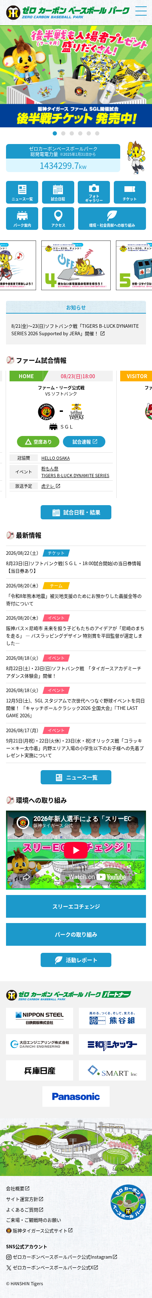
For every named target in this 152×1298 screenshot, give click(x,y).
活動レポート (82, 959)
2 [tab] (63, 133)
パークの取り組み (76, 934)
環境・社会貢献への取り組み (112, 225)
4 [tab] (80, 133)
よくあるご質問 (22, 1209)
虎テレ (48, 486)
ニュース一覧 (22, 198)
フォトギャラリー (94, 198)
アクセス (58, 225)
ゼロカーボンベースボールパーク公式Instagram (62, 1256)
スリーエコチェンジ (76, 906)
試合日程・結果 (81, 512)
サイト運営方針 (22, 1198)
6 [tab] (97, 133)
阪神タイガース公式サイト (40, 1230)
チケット (130, 198)
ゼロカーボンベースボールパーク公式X (53, 1267)
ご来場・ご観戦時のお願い (33, 1219)
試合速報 (81, 441)
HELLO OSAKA (55, 458)
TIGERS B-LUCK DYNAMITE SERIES (75, 475)
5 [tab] (89, 133)
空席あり (43, 441)
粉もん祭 (49, 468)
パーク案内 (22, 225)
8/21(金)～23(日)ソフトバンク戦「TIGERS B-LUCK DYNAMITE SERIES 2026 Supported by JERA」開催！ (75, 329)
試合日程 (58, 198)
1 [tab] (55, 133)
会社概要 (15, 1188)
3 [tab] (72, 133)
